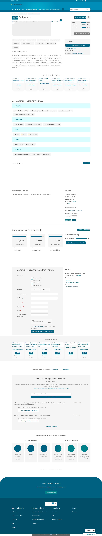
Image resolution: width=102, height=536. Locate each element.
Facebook (74, 511)
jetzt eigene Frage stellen (51, 426)
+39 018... (72, 50)
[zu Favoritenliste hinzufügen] (13, 23)
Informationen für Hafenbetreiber (39, 511)
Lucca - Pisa (79, 210)
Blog (23, 9)
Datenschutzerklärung (38, 326)
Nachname (20, 307)
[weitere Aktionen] (88, 17)
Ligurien (74, 201)
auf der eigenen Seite (71, 457)
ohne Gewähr (55, 369)
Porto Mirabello (83, 85)
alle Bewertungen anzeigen (82, 33)
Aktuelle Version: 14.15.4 (64, 534)
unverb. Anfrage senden (80, 17)
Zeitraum (19, 289)
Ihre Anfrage (20, 298)
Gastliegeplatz (37, 280)
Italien (69, 203)
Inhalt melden (65, 369)
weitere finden (31, 456)
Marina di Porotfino (57, 85)
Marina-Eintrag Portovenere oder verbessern (58, 457)
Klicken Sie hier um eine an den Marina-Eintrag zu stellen (51, 388)
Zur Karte (68, 280)
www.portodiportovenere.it (78, 53)
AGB (53, 515)
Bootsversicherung (31, 9)
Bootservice (18, 119)
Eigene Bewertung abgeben (84, 229)
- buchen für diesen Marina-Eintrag (84, 456)
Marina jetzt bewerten (76, 242)
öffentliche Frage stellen (51, 396)
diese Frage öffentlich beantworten (29, 410)
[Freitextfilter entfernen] (87, 9)
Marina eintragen (44, 9)
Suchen (89, 9)
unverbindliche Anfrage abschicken (42, 331)
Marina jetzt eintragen (51, 492)
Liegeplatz (18, 106)
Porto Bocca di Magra (70, 85)
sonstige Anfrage (37, 285)
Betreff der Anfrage (22, 294)
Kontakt (74, 220)
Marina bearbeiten (36, 515)
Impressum (54, 511)
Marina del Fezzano (44, 83)
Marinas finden (16, 9)
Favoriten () (90, 534)
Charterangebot (37, 282)
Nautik (16, 129)
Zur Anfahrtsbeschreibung (72, 282)
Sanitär (17, 139)
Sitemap (13, 527)
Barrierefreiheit (91, 530)
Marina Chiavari (31, 85)
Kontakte (18, 149)
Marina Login (78, 0)
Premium (87, 76)
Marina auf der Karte (71, 48)
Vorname (19, 303)
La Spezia (72, 210)
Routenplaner (87, 162)
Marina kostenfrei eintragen (38, 519)
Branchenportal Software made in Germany (41, 534)
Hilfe (82, 0)
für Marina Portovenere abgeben (18, 457)
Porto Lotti (18, 85)
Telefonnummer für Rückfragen (22, 315)
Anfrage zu (20, 275)
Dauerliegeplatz (37, 277)
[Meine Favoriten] (63, 9)
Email (18, 310)
